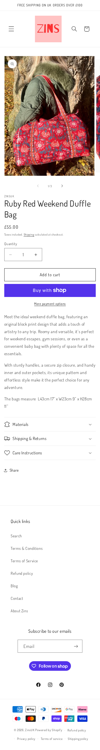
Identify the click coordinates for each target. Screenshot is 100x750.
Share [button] (14, 470)
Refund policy (22, 573)
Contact (17, 598)
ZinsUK (29, 730)
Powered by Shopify (48, 730)
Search (16, 535)
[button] (11, 29)
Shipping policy (78, 739)
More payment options (50, 303)
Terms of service (52, 739)
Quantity (10, 243)
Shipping (29, 234)
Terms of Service (24, 560)
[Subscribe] (76, 646)
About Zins (19, 610)
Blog (14, 585)
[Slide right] (62, 186)
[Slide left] (38, 186)
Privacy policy (26, 739)
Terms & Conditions (27, 548)
